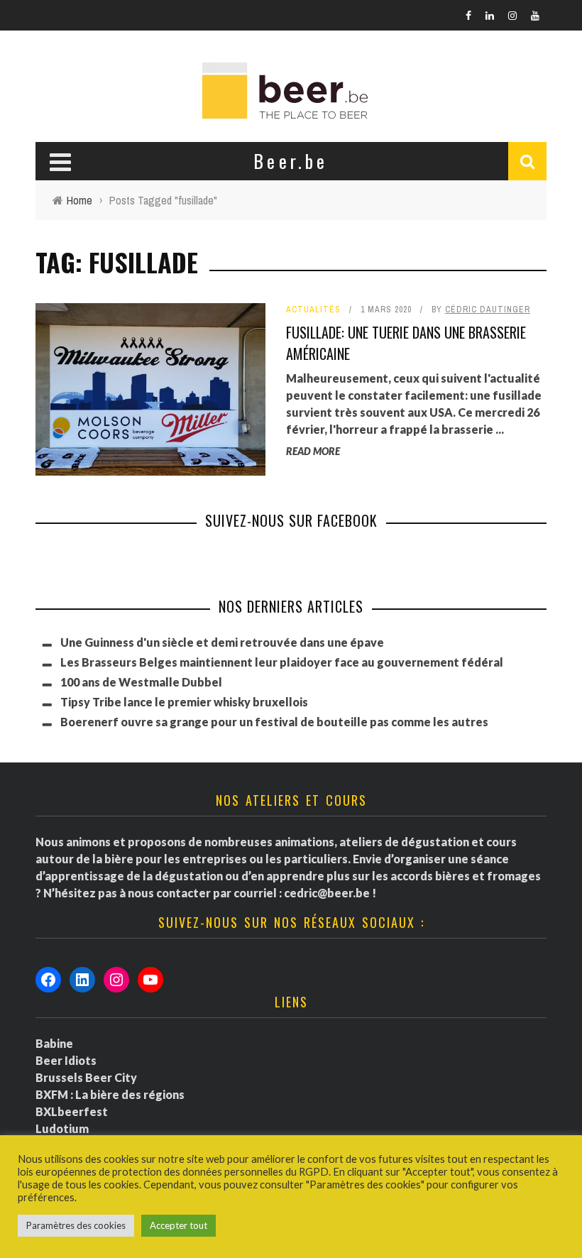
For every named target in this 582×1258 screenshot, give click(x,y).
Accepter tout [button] (178, 1225)
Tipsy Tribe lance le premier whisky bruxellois (184, 702)
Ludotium (62, 1128)
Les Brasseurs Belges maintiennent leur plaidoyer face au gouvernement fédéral (281, 662)
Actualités (313, 309)
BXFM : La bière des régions (110, 1094)
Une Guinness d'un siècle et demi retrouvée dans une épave (222, 642)
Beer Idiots (66, 1060)
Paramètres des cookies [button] (76, 1225)
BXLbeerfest (71, 1111)
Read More (313, 451)
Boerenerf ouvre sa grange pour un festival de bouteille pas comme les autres (274, 721)
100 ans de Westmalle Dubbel (141, 682)
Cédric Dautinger (487, 309)
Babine (54, 1043)
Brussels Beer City (86, 1077)
